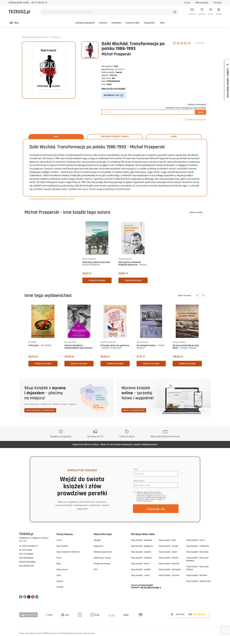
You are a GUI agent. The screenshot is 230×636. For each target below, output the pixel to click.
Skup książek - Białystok (141, 540)
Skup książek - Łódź (167, 540)
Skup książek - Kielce (140, 563)
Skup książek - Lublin (140, 575)
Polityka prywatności (103, 552)
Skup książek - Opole (168, 552)
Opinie (174, 136)
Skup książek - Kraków (141, 569)
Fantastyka (116, 22)
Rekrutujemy (202, 2)
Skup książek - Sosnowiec (170, 569)
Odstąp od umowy (102, 563)
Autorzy (59, 581)
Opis (56, 136)
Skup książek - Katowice (141, 557)
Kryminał (103, 22)
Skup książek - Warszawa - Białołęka (198, 559)
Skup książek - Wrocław (196, 575)
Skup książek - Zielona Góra (198, 581)
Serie (162, 22)
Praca (58, 557)
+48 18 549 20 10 (38, 2)
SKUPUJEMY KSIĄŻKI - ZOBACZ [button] (227, 83)
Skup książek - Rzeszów (169, 563)
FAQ (95, 569)
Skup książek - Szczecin (169, 575)
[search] (174, 12)
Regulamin (98, 546)
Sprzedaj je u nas (111, 95)
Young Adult (149, 22)
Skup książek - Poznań (168, 557)
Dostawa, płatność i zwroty (115, 136)
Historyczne (56, 37)
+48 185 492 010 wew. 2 (150, 587)
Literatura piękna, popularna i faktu (35, 37)
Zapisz (200, 112)
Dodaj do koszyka (97, 280)
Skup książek (62, 546)
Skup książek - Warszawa (197, 552)
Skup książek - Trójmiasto (197, 546)
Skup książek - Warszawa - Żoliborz (198, 568)
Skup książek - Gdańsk (141, 552)
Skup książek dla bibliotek (67, 552)
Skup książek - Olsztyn (168, 546)
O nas (187, 2)
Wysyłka (97, 540)
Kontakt (217, 2)
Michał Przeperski (116, 54)
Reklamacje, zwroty (102, 557)
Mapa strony (62, 569)
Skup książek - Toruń (195, 540)
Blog (58, 563)
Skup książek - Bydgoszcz (142, 546)
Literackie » (120, 69)
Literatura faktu (132, 22)
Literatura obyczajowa (85, 22)
